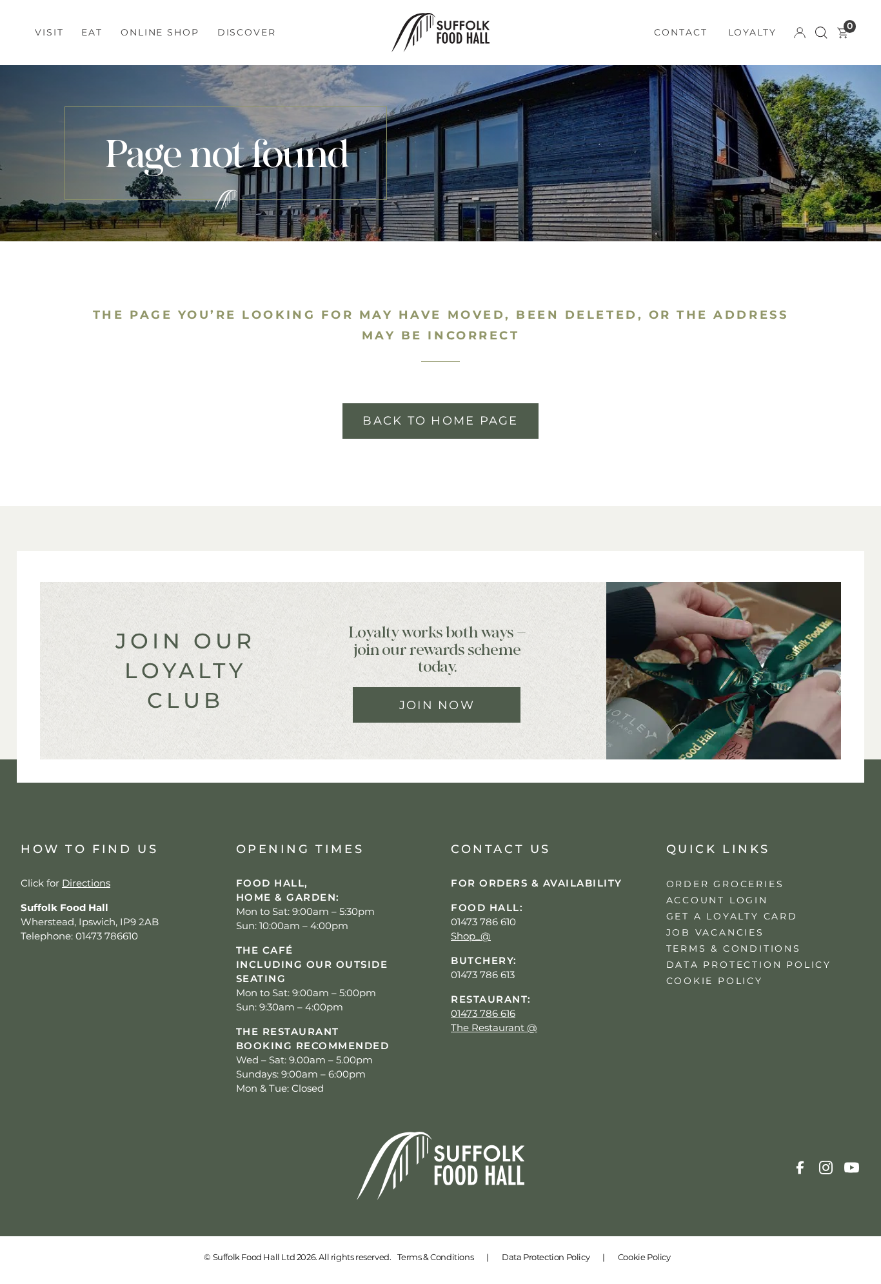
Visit (49, 32)
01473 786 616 (483, 1013)
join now (437, 705)
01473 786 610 (483, 922)
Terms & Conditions (435, 1257)
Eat (92, 32)
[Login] (800, 33)
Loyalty (752, 32)
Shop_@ (471, 936)
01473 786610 (106, 936)
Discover (246, 32)
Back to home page (440, 421)
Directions (86, 883)
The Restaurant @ (494, 1027)
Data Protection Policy (545, 1257)
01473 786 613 (483, 974)
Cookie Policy (644, 1257)
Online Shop (160, 32)
